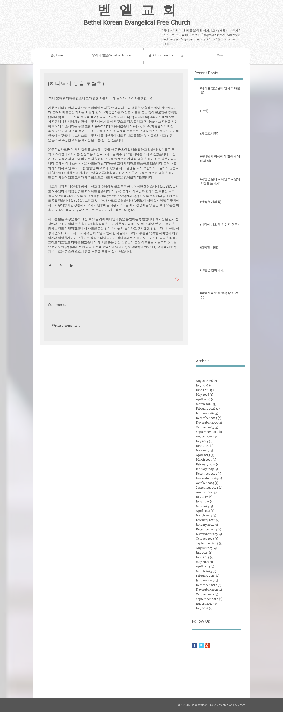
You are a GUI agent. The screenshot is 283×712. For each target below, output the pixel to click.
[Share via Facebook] (50, 265)
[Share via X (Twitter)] (61, 265)
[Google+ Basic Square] (207, 645)
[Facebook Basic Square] (194, 645)
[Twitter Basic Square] (201, 645)
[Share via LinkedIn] (72, 265)
